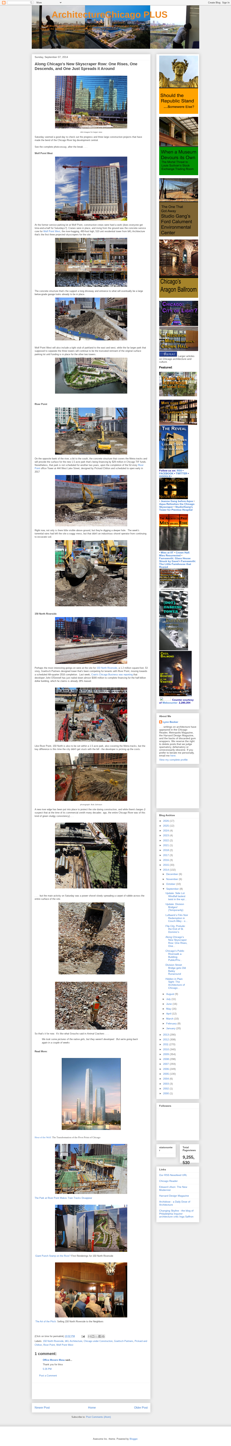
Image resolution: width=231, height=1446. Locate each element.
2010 (166, 1049)
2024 (166, 830)
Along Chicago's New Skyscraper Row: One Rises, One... (176, 941)
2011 (166, 1044)
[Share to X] (96, 1336)
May (169, 1008)
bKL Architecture (73, 1341)
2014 (166, 869)
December (172, 874)
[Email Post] (83, 1336)
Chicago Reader (168, 1181)
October (171, 883)
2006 (166, 1069)
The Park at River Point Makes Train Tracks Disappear (63, 1198)
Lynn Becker (170, 721)
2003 (166, 1083)
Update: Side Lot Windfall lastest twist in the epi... (176, 896)
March (170, 1018)
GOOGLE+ (165, 476)
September (173, 888)
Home (92, 1407)
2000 (166, 1093)
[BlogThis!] (93, 1336)
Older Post (141, 1407)
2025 (166, 825)
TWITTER (181, 473)
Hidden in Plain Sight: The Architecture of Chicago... (175, 983)
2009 (166, 1054)
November (172, 879)
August (170, 994)
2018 (166, 850)
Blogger (133, 1439)
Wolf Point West (51, 231)
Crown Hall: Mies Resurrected (174, 554)
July (168, 999)
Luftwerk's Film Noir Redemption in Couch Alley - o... (176, 918)
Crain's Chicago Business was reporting (112, 674)
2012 (166, 1039)
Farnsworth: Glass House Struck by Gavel (175, 560)
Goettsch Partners (123, 1341)
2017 (166, 855)
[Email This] (89, 1336)
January (171, 1028)
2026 (166, 820)
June (169, 1003)
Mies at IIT (167, 552)
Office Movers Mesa (54, 1360)
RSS (179, 470)
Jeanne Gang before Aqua (177, 501)
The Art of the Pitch (45, 1321)
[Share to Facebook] (100, 1336)
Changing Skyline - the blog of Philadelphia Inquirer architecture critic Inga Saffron (176, 1213)
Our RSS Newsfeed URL (173, 1175)
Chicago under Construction (98, 1341)
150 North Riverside (107, 668)
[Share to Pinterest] (103, 1336)
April (169, 1013)
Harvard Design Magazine (174, 1195)
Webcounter (169, 702)
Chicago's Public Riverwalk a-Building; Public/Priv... (174, 955)
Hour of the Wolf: (43, 1137)
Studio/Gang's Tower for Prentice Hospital (176, 508)
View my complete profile (173, 759)
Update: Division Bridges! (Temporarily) (174, 907)
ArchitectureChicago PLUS (99, 15)
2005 (166, 1073)
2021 (166, 845)
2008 (166, 1059)
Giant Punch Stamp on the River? (53, 1256)
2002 (166, 1088)
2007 (166, 1063)
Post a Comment (48, 1375)
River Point (49, 1345)
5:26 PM (47, 1369)
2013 (166, 1034)
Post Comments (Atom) (98, 1417)
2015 (166, 864)
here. (173, 755)
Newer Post (42, 1407)
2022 (166, 840)
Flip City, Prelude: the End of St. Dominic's (175, 929)
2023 (166, 835)
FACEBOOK (166, 473)
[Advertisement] (91, 1391)
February (171, 1023)
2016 (166, 860)
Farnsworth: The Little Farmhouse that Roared (177, 564)
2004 (166, 1078)
